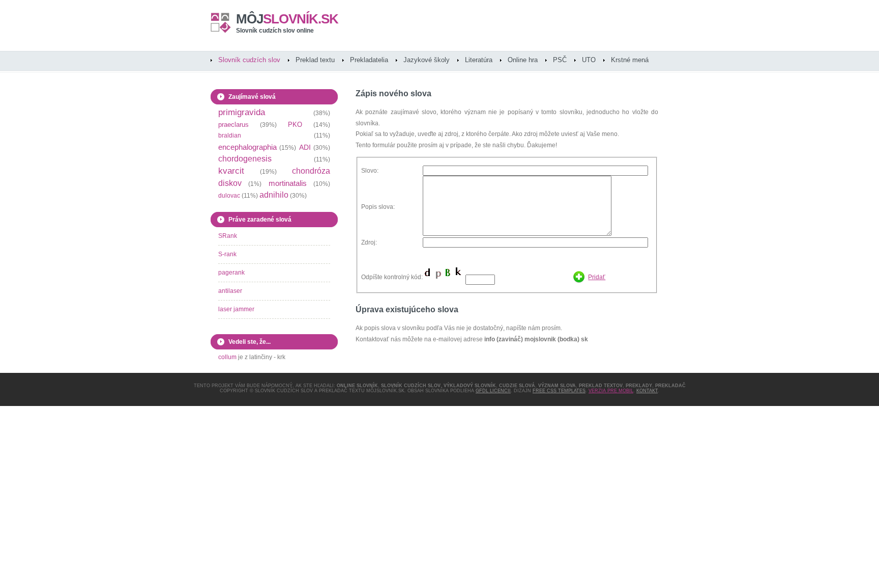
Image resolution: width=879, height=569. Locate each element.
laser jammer (236, 309)
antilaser (230, 290)
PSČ (560, 60)
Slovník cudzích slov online (275, 30)
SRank (227, 235)
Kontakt (647, 390)
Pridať (596, 277)
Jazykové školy (426, 60)
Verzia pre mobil (611, 390)
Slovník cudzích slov (249, 60)
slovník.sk (287, 18)
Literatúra (478, 60)
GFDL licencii (493, 390)
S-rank (227, 254)
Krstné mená (630, 60)
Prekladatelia (369, 60)
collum (227, 357)
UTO (589, 60)
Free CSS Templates (559, 390)
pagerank (231, 272)
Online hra (523, 60)
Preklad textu (315, 60)
